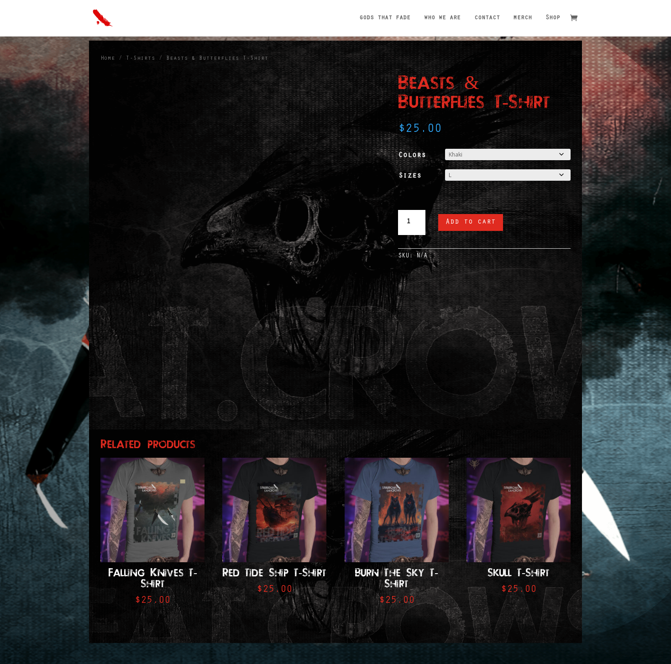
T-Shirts (140, 59)
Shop (552, 18)
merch (523, 18)
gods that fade (384, 18)
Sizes (409, 176)
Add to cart (471, 222)
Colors (412, 155)
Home (107, 59)
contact (487, 18)
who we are (442, 18)
